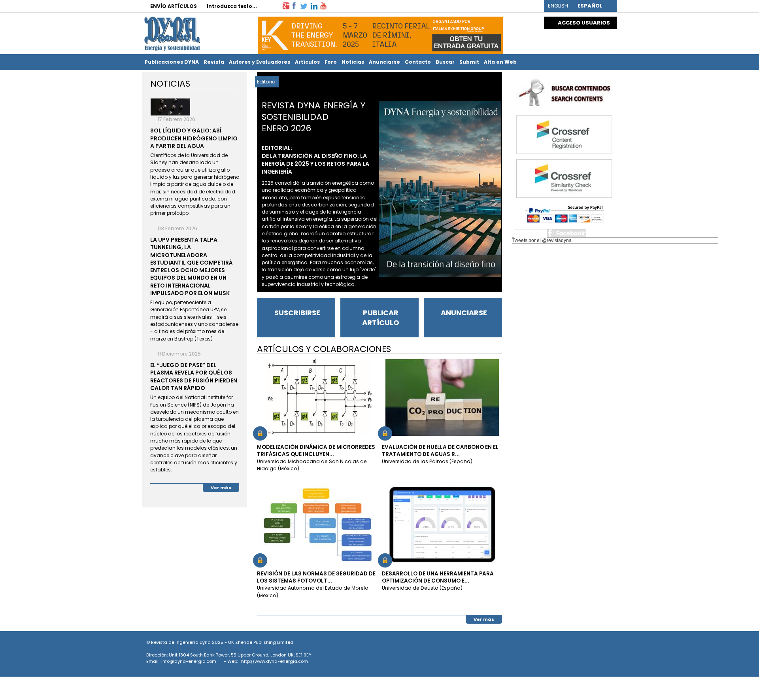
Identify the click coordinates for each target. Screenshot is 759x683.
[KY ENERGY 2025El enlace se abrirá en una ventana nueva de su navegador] (380, 33)
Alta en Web (500, 62)
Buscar (445, 62)
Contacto (418, 62)
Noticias (353, 62)
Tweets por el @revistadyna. (542, 240)
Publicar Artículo (380, 317)
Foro (331, 62)
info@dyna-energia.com (188, 661)
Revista (214, 62)
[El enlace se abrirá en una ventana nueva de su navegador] (286, 5)
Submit (469, 62)
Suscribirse (297, 313)
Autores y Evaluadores (259, 62)
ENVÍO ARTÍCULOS (173, 6)
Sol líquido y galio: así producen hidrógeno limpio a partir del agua (194, 138)
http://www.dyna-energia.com (274, 661)
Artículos (307, 62)
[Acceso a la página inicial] (171, 33)
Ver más (484, 619)
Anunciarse (384, 62)
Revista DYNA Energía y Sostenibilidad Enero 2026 (313, 116)
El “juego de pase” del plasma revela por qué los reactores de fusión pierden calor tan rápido (193, 376)
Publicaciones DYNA (172, 62)
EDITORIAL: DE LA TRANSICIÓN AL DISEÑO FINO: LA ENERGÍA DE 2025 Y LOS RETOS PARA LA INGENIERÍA (315, 160)
